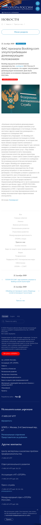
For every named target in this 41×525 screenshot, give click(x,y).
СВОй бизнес (20, 263)
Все (20, 214)
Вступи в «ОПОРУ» (11, 353)
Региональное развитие (20, 228)
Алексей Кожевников (10, 79)
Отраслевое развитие (20, 232)
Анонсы (20, 221)
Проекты (4, 391)
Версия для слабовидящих (11, 12)
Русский (5, 316)
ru (38, 8)
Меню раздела (21, 32)
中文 (18, 316)
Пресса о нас (18, 24)
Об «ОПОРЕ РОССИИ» (8, 360)
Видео (20, 253)
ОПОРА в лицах (20, 239)
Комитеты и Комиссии (8, 368)
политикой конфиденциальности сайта (17, 515)
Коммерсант (13, 200)
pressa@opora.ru (6, 491)
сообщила (19, 66)
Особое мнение (20, 246)
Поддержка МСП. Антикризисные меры (20, 259)
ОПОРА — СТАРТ (20, 266)
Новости (8, 24)
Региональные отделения (13, 434)
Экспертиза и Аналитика (9, 374)
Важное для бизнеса (20, 225)
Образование (5, 388)
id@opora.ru (6, 421)
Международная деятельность (20, 235)
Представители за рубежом (14, 437)
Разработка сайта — (9, 397)
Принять (8, 519)
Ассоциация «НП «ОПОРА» (10, 363)
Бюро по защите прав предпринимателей (20, 249)
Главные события (20, 218)
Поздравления (20, 256)
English (12, 316)
